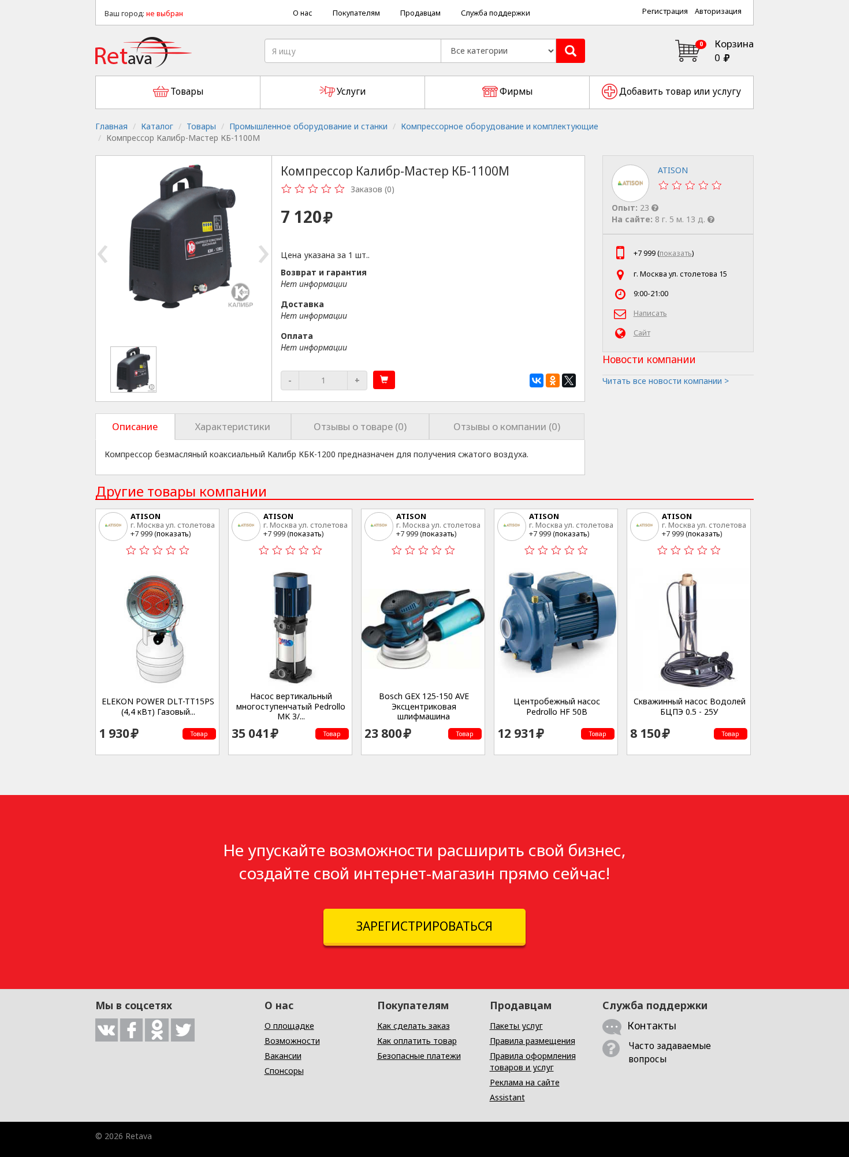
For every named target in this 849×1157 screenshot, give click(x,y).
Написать (650, 313)
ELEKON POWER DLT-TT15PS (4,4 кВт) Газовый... (158, 706)
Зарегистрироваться (424, 926)
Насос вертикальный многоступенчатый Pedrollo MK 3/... (290, 706)
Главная (111, 126)
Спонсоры (284, 1070)
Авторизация (718, 11)
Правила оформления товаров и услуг (533, 1061)
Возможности (292, 1040)
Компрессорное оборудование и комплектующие (499, 126)
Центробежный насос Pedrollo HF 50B (556, 706)
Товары (201, 126)
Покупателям (356, 13)
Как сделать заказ (413, 1025)
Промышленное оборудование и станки (308, 126)
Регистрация (665, 11)
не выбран (164, 13)
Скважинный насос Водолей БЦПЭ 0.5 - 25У (690, 706)
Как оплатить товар (417, 1040)
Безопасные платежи (419, 1055)
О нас (302, 13)
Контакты (651, 1025)
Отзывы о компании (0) (506, 426)
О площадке (289, 1025)
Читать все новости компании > (665, 380)
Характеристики (232, 426)
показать (676, 253)
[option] (134, 369)
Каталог (157, 126)
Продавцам (420, 13)
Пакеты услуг (516, 1025)
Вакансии (283, 1055)
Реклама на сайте (525, 1082)
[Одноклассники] (553, 380)
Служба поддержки (495, 13)
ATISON (146, 516)
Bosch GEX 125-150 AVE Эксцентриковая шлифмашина (424, 706)
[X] (569, 380)
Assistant (507, 1097)
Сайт (642, 333)
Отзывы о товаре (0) (360, 426)
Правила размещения (532, 1040)
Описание (135, 426)
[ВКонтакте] (536, 380)
